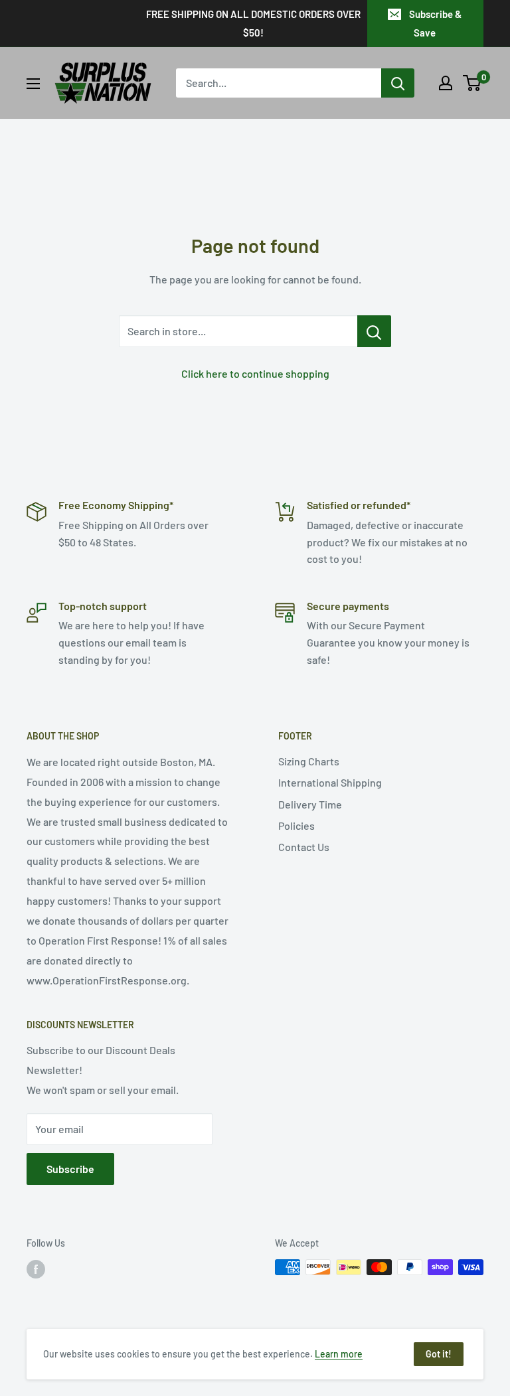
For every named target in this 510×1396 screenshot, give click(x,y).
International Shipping (330, 782)
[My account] (445, 83)
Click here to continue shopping (255, 373)
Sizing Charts (308, 761)
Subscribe (70, 1168)
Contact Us (303, 846)
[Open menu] (33, 83)
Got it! (439, 1353)
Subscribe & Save (435, 23)
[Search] (397, 83)
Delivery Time (310, 804)
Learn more (339, 1353)
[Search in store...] (374, 331)
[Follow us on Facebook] (36, 1268)
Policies (296, 825)
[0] (472, 83)
